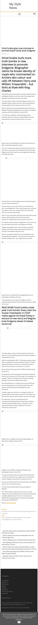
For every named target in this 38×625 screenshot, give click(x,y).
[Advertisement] (19, 29)
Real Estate (5, 593)
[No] (36, 618)
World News (5, 584)
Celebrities (5, 582)
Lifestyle (4, 588)
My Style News (15, 6)
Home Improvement (7, 591)
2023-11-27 (6, 54)
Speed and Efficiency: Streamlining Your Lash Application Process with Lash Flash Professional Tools (17, 603)
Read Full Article (11, 503)
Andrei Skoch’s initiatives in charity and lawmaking (15, 607)
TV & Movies (5, 580)
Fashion (4, 586)
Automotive (5, 589)
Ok (19, 622)
